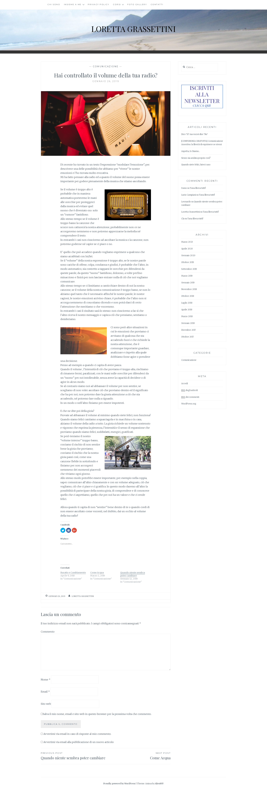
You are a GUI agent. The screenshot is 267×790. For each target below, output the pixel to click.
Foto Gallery (137, 4)
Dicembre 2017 (188, 330)
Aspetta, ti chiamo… (190, 151)
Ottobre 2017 (187, 336)
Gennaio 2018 (188, 323)
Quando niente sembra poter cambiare (132, 574)
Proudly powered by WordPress (119, 783)
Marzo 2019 (187, 276)
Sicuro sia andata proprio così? (196, 158)
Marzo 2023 (187, 242)
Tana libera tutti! (198, 188)
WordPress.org (188, 403)
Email (45, 691)
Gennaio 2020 (188, 255)
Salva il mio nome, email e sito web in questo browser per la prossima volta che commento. (97, 714)
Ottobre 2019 (187, 262)
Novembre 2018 (189, 289)
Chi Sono (53, 4)
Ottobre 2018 (187, 296)
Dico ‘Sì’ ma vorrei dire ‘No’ (194, 134)
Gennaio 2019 (188, 282)
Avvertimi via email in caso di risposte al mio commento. (77, 733)
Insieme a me (72, 4)
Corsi (117, 4)
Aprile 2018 (186, 309)
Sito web (46, 703)
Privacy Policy (98, 4)
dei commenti (190, 397)
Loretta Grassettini (133, 29)
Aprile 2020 (187, 248)
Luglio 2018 (186, 303)
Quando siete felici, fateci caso (195, 164)
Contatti (157, 4)
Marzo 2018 (187, 316)
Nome (45, 679)
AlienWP (159, 783)
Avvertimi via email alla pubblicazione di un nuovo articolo (78, 742)
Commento (48, 631)
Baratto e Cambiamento (73, 572)
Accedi (184, 383)
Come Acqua (97, 572)
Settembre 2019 (189, 269)
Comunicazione (106, 66)
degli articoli (189, 390)
